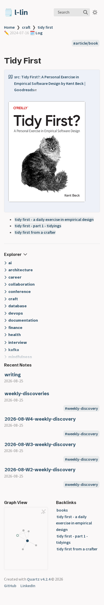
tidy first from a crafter (35, 232)
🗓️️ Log (35, 32)
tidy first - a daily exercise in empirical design (54, 219)
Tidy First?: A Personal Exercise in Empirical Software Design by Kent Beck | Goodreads (49, 83)
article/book (86, 43)
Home (9, 27)
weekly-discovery (82, 408)
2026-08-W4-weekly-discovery (40, 419)
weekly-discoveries (27, 393)
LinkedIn (27, 585)
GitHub (10, 585)
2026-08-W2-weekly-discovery (40, 470)
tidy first (45, 27)
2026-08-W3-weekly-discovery (40, 444)
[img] (85, 12)
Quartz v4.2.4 (38, 579)
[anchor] (45, 60)
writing (13, 375)
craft (26, 27)
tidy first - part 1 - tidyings (38, 225)
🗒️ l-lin (16, 12)
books (62, 510)
